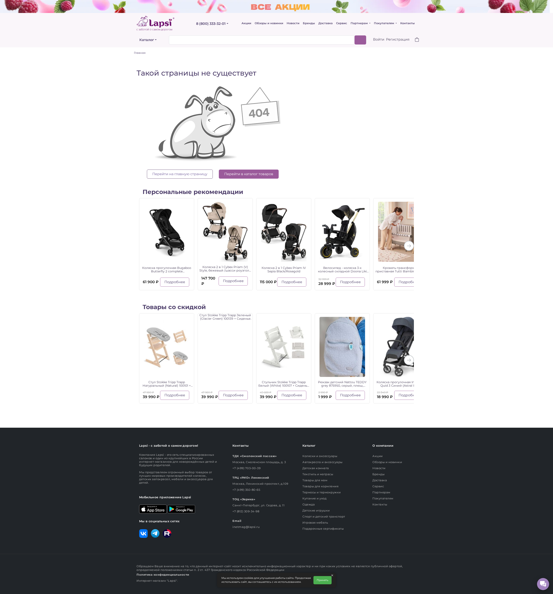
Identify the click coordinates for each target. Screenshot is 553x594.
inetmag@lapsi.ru (246, 527)
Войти (378, 39)
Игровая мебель (315, 522)
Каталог (146, 40)
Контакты (407, 23)
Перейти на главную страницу (179, 174)
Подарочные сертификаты (323, 528)
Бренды (309, 23)
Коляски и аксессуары (319, 456)
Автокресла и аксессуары (322, 462)
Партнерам (360, 23)
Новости (293, 23)
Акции (246, 23)
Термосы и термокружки (321, 492)
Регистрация (398, 39)
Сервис (341, 23)
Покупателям (384, 23)
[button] (414, 40)
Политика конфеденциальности (163, 574)
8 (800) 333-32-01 (211, 24)
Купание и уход (314, 498)
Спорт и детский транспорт (323, 516)
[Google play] (181, 508)
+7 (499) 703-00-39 (246, 468)
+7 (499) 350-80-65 (246, 489)
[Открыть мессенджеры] (543, 584)
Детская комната (315, 468)
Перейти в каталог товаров (248, 174)
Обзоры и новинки (269, 23)
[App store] (153, 508)
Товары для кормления (320, 486)
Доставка (325, 23)
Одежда (308, 504)
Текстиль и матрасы (317, 474)
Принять (322, 580)
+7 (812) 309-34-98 (245, 511)
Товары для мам (314, 480)
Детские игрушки (316, 510)
